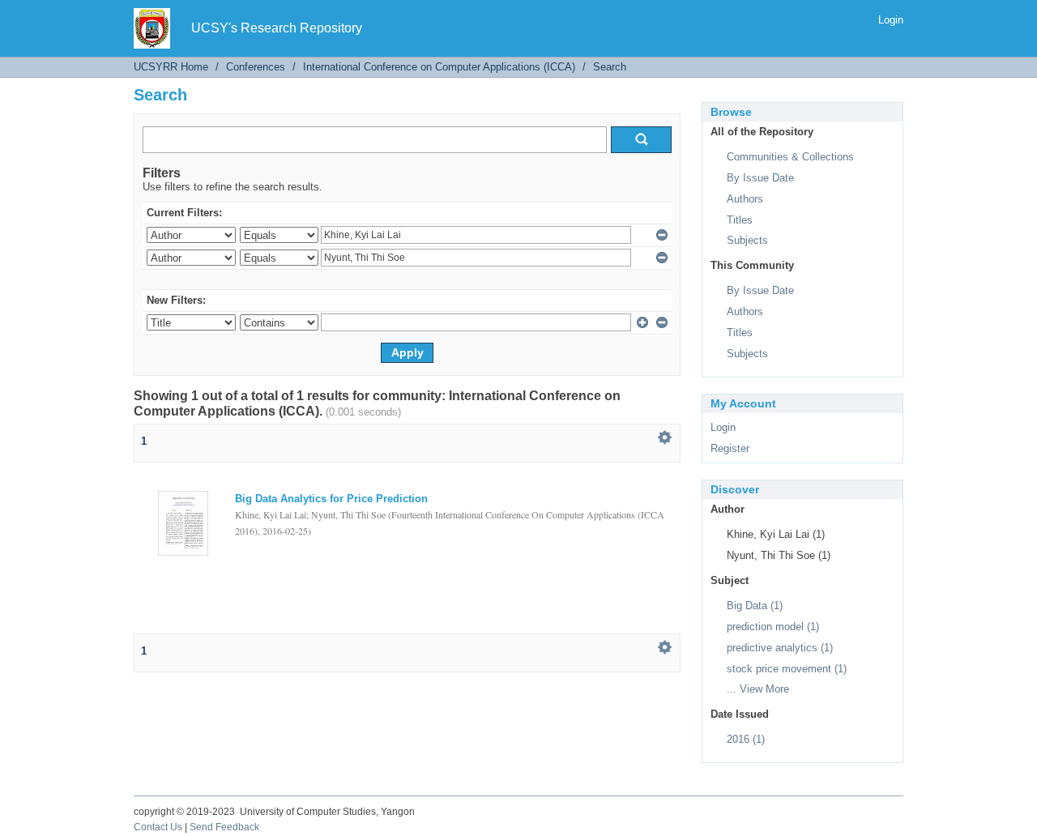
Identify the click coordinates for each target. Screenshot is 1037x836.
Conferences (255, 67)
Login (890, 20)
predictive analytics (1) (780, 648)
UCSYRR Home (171, 67)
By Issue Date (760, 178)
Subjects (747, 240)
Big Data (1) (755, 605)
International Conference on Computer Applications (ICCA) (439, 67)
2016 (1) (746, 739)
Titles (740, 220)
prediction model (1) (773, 627)
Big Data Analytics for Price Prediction (331, 499)
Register (730, 448)
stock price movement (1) (787, 669)
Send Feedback (224, 827)
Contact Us (158, 827)
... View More (758, 689)
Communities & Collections (790, 157)
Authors (745, 199)
